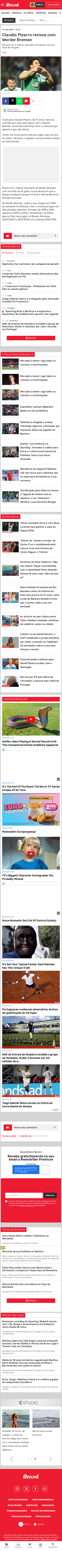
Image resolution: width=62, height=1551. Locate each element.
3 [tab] (35, 1458)
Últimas (5, 13)
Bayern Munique (27, 20)
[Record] (31, 1477)
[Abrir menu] (2, 5)
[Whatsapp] (45, 1489)
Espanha (8, 261)
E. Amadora (10, 321)
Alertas (41, 1524)
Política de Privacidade (43, 1511)
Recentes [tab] (8, 253)
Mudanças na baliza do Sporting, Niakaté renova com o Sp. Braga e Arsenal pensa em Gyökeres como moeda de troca (29, 1324)
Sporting (41, 13)
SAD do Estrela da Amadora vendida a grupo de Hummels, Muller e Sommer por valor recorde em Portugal (30, 326)
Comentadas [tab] (35, 253)
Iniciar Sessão (53, 5)
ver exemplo (31, 1164)
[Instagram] (17, 1489)
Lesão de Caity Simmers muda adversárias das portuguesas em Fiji (30, 275)
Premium (16, 13)
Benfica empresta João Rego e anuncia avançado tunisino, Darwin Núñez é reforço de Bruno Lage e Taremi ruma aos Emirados (30, 1343)
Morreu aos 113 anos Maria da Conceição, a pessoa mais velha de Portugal (39, 681)
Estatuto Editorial (18, 1500)
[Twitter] (26, 1489)
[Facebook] (35, 1489)
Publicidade (48, 1505)
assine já (39, 5)
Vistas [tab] (21, 253)
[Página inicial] (12, 5)
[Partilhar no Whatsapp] (19, 101)
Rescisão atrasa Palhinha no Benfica (23, 1251)
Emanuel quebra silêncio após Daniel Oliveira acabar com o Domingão (37, 663)
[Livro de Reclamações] (24, 1524)
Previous (11, 1459)
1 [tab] (28, 1458)
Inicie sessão (9, 1135)
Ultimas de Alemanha (13, 1229)
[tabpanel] (16, 1432)
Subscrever (50, 1195)
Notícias (32, 338)
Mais (42, 20)
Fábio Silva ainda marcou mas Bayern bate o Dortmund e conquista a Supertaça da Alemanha (29, 1269)
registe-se (25, 1135)
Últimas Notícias (11, 246)
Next (50, 1459)
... (40, 100)
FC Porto (29, 13)
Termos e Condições (17, 1511)
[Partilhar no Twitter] (12, 100)
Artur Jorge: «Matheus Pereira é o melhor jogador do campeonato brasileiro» (30, 1381)
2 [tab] (31, 1458)
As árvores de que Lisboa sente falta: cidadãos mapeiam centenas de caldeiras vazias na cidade (39, 620)
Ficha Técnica (15, 1505)
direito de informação (27, 1205)
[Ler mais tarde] (33, 101)
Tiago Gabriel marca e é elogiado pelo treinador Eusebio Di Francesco (30, 300)
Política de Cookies (21, 1517)
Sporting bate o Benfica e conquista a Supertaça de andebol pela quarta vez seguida (30, 312)
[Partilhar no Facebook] (5, 101)
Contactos (32, 1505)
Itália (7, 283)
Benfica (52, 13)
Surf (6, 270)
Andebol (8, 308)
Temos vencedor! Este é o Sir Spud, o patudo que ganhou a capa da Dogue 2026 (40, 527)
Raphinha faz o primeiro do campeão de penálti (30, 263)
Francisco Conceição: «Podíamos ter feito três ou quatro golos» (29, 287)
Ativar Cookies (43, 1517)
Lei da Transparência (43, 1500)
